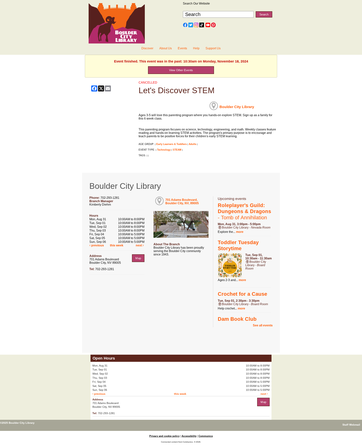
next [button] (139, 245)
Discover (147, 48)
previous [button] (97, 245)
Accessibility (189, 436)
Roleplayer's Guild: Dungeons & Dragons (244, 211)
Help (196, 48)
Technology (164, 149)
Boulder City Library (236, 107)
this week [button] (116, 245)
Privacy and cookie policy (164, 436)
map (138, 258)
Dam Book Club (237, 319)
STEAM (177, 149)
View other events (181, 70)
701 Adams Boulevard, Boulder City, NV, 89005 (182, 201)
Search (263, 14)
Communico (206, 436)
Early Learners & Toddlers (171, 144)
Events (182, 48)
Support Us (213, 48)
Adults (192, 144)
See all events (263, 325)
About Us (165, 48)
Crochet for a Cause (242, 294)
